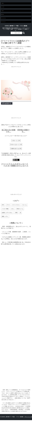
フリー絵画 (2, 10)
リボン (12, 208)
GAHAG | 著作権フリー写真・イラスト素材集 (16, 25)
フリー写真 (2, 3)
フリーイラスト (16, 204)
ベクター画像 (5, 208)
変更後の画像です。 (23, 131)
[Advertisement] (15, 73)
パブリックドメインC (3, 21)
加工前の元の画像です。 (8, 131)
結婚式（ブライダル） (7, 212)
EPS (3, 204)
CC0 (23, 389)
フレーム (24, 204)
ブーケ (8, 204)
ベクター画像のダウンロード (15, 166)
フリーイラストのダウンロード (14, 164)
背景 (16, 212)
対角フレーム (20, 208)
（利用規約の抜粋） (19, 406)
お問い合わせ (2, 14)
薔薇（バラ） (5, 216)
